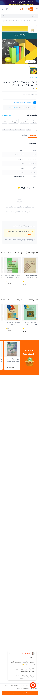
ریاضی (28, 130)
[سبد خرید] (6, 9)
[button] (3, 270)
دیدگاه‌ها (24, 135)
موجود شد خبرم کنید (19, 693)
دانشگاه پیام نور (32, 78)
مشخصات (33, 135)
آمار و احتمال (13, 130)
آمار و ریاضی (21, 130)
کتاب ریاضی (27, 94)
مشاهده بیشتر (7, 253)
